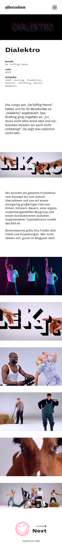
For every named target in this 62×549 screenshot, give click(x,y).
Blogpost (41, 238)
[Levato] (40, 534)
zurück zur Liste (31, 541)
